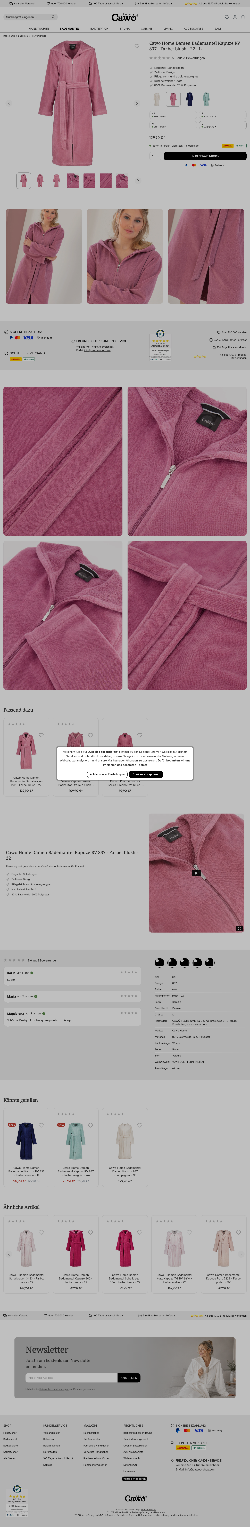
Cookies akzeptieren (145, 774)
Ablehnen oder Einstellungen (107, 774)
